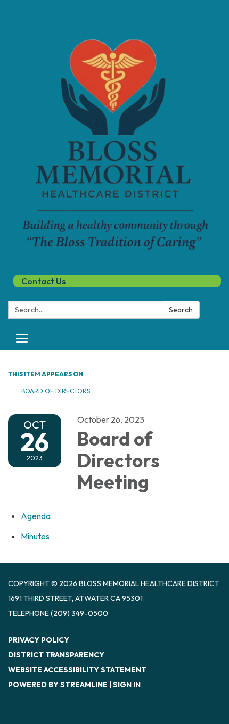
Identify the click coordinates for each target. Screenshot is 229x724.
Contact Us (43, 281)
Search (181, 310)
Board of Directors (55, 391)
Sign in (127, 684)
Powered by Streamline (58, 684)
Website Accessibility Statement (77, 669)
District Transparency (56, 655)
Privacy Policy (38, 640)
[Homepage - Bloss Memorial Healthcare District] (114, 136)
